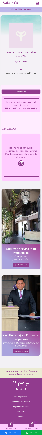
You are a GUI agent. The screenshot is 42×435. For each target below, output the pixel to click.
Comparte (12, 433)
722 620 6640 (11, 108)
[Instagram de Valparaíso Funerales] (21, 389)
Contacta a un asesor (21, 351)
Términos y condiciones (21, 402)
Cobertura (21, 416)
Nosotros (21, 411)
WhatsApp (32, 108)
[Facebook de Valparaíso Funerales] (17, 389)
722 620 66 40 (22, 265)
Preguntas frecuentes (21, 407)
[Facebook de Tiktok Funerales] (25, 389)
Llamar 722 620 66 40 (21, 9)
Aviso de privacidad (21, 397)
